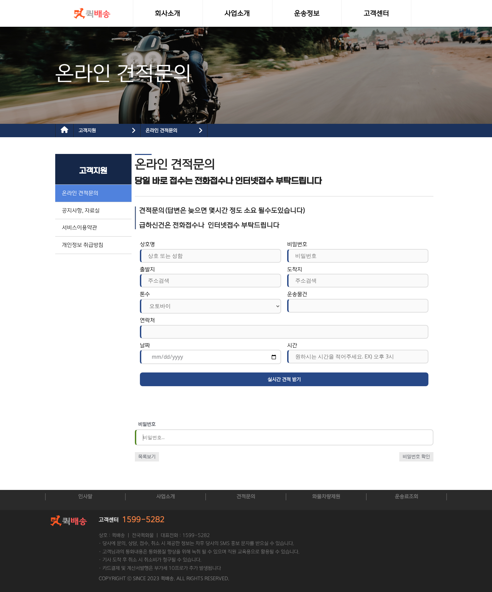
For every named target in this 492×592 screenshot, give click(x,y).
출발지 (147, 269)
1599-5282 (143, 519)
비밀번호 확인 (416, 456)
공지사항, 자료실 (81, 210)
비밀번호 (297, 244)
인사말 (85, 496)
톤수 (145, 294)
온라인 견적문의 (161, 130)
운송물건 (297, 294)
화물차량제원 (326, 496)
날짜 (145, 345)
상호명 (147, 244)
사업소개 (165, 496)
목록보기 (147, 456)
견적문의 (246, 496)
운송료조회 (406, 496)
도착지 (294, 269)
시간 (292, 345)
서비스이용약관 (79, 228)
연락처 (147, 320)
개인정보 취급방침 (82, 245)
